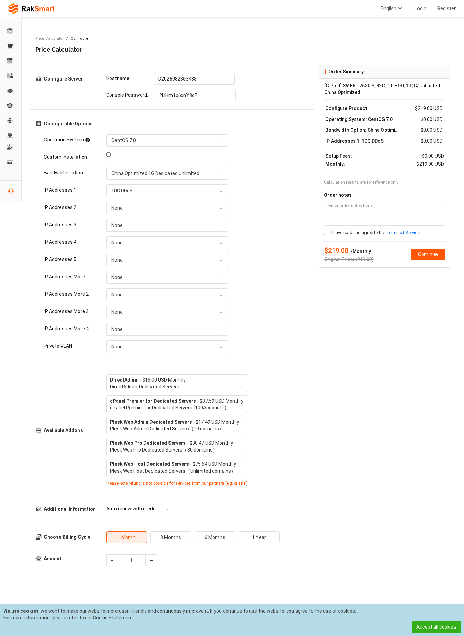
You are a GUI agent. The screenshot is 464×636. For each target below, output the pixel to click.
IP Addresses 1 (60, 190)
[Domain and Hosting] (10, 120)
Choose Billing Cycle (67, 537)
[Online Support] (10, 191)
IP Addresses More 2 (66, 294)
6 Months (214, 537)
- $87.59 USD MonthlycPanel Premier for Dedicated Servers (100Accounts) (176, 404)
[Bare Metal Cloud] (10, 75)
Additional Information (70, 509)
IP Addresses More (64, 276)
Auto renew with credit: (131, 508)
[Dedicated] (10, 60)
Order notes (338, 195)
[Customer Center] (10, 31)
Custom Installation (65, 157)
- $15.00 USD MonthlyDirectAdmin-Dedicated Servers (148, 383)
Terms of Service (403, 232)
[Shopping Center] (10, 45)
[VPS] (10, 90)
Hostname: (118, 78)
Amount (52, 558)
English (388, 8)
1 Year (259, 537)
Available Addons (63, 430)
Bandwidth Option (63, 172)
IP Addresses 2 (60, 207)
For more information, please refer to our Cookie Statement (68, 617)
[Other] (10, 105)
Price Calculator (49, 38)
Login (420, 8)
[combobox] (167, 140)
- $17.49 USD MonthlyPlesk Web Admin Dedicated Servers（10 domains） (174, 425)
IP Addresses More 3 (66, 311)
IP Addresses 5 (60, 259)
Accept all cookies (436, 627)
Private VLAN (58, 346)
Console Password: (127, 95)
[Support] (10, 147)
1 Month (127, 537)
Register (446, 8)
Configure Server (63, 79)
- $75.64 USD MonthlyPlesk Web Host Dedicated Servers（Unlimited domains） (173, 467)
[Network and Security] (10, 135)
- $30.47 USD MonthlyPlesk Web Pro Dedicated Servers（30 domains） (171, 446)
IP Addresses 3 (60, 224)
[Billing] (10, 162)
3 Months (170, 537)
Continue (428, 254)
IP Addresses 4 (60, 242)
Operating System (64, 139)
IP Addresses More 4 (66, 328)
